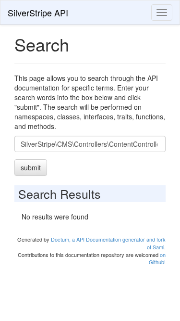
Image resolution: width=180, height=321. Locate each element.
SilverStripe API (38, 12)
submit (31, 167)
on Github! (157, 258)
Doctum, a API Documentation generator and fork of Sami (108, 243)
